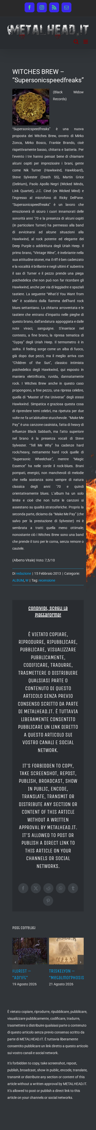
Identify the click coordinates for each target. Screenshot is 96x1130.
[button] (15, 965)
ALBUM (18, 580)
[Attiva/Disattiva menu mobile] (86, 41)
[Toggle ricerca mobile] (76, 41)
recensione (47, 580)
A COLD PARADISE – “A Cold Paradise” (28, 977)
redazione (23, 573)
